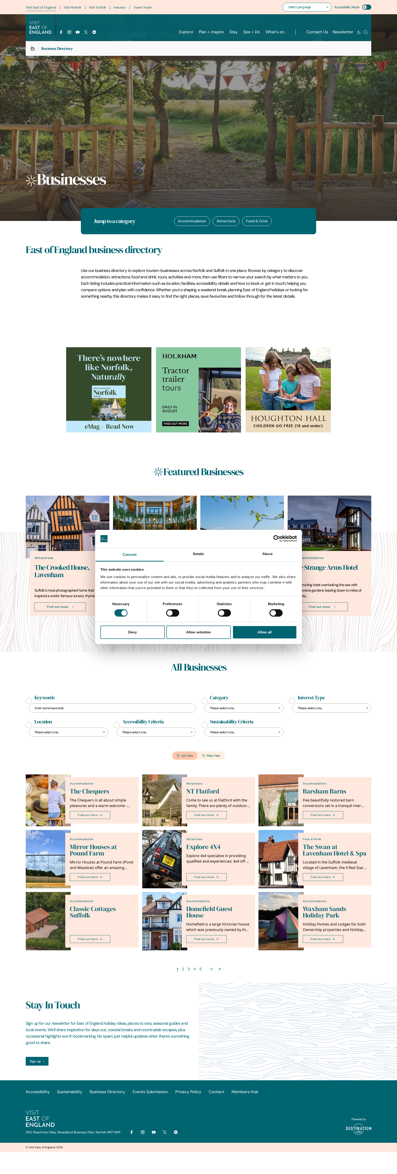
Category (219, 698)
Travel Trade (142, 7)
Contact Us (317, 31)
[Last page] (219, 969)
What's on (275, 31)
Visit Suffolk (97, 7)
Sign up (35, 1061)
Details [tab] (198, 554)
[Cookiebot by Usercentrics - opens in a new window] (277, 538)
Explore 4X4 (203, 847)
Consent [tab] (129, 554)
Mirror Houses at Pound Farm (93, 850)
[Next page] (211, 969)
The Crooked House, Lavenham (61, 571)
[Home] (32, 48)
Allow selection (198, 632)
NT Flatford (202, 791)
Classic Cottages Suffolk (93, 912)
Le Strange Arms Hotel (327, 567)
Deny (132, 632)
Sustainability (69, 1091)
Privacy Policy (188, 1091)
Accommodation (192, 221)
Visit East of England (41, 7)
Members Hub (245, 1091)
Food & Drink (257, 221)
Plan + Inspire (211, 31)
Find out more (57, 607)
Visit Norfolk (72, 7)
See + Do (251, 31)
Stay (233, 31)
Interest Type (311, 698)
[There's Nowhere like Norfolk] (108, 389)
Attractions (226, 221)
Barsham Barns (324, 791)
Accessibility (38, 1091)
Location (43, 722)
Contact (216, 1091)
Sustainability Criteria (231, 722)
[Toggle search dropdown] (366, 32)
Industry (120, 7)
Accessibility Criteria (143, 722)
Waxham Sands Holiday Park (324, 912)
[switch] (172, 613)
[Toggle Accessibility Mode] (366, 7)
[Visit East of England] (40, 27)
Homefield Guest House (209, 912)
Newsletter (343, 31)
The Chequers (89, 791)
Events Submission (150, 1091)
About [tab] (267, 554)
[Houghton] (288, 389)
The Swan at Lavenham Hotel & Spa (334, 850)
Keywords (44, 698)
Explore (186, 31)
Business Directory (107, 1091)
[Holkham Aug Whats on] (198, 389)
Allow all (265, 632)
